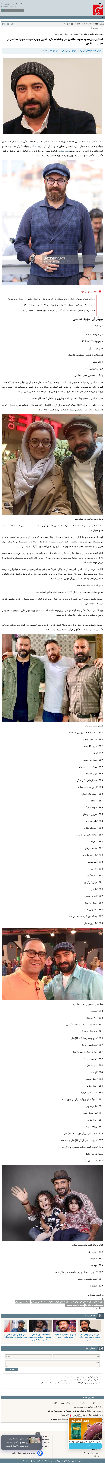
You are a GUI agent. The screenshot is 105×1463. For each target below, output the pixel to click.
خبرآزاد (59, 1461)
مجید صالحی (97, 142)
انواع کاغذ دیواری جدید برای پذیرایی (87, 1407)
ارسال (12, 1369)
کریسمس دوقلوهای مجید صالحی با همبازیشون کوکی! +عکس (89, 1337)
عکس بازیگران (93, 28)
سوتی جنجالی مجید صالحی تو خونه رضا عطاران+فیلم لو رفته (16, 1336)
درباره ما (95, 1449)
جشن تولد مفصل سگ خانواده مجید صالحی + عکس (65, 1336)
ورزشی (45, 1436)
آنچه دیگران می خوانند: (88, 291)
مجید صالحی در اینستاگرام (59, 1302)
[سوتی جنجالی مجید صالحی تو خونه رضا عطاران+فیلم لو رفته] (15, 1326)
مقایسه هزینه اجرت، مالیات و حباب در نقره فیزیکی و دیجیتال (77, 1402)
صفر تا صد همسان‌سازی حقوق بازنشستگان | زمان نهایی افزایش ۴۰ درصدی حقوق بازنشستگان (59, 304)
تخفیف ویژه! (85, 1445)
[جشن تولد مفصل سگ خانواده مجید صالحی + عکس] (64, 1326)
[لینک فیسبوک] (93, 1308)
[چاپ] (7, 25)
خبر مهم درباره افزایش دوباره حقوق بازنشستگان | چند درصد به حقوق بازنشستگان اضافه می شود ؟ (58, 310)
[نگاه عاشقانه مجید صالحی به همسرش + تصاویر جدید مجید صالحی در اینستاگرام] (40, 1326)
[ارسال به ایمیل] (3, 25)
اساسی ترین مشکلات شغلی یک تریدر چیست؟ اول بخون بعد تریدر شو (74, 1411)
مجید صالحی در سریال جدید (81, 1302)
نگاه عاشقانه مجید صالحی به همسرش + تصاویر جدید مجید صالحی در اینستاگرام (40, 1337)
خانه (101, 28)
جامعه (45, 1442)
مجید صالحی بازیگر (22, 1302)
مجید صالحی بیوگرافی (39, 1302)
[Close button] (100, 1415)
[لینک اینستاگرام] (96, 1457)
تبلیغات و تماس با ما (91, 1453)
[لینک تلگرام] (100, 1308)
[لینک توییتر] (96, 1308)
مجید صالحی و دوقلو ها (94, 1305)
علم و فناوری (43, 1446)
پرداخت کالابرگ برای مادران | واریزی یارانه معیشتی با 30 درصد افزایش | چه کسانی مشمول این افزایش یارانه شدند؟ (51, 299)
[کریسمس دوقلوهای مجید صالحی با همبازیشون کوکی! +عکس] (89, 1326)
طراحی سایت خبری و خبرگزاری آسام (23, 1453)
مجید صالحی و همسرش (75, 1305)
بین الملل (44, 1439)
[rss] (14, 6)
